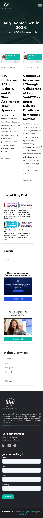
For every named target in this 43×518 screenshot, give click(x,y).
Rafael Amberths (32, 67)
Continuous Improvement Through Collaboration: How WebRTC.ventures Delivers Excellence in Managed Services (32, 97)
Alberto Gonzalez (10, 67)
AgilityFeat (29, 512)
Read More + (6, 158)
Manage (8, 381)
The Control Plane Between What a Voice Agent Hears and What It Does (24, 213)
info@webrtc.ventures (10, 440)
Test (7, 376)
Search (8, 251)
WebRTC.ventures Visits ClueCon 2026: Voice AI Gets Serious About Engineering (10, 214)
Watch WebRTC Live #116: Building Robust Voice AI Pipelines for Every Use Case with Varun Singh (10, 234)
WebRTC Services (16, 353)
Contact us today (9, 437)
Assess (8, 359)
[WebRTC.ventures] (6, 5)
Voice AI (8, 372)
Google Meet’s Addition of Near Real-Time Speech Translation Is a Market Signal (24, 233)
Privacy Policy (21, 514)
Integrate (9, 367)
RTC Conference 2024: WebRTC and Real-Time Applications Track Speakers (10, 92)
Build (7, 363)
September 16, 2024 (11, 56)
